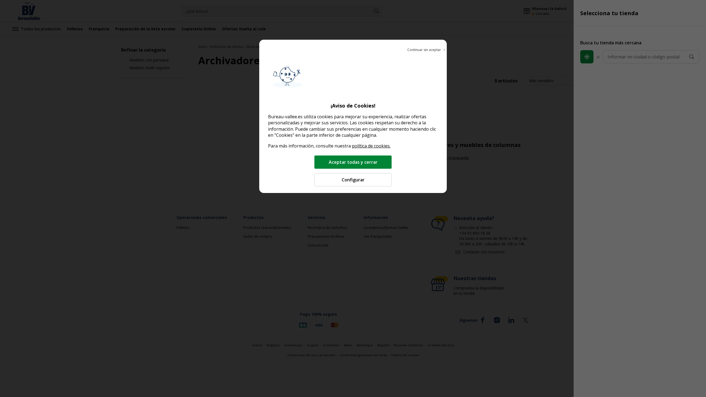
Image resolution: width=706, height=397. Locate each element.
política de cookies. (371, 146)
